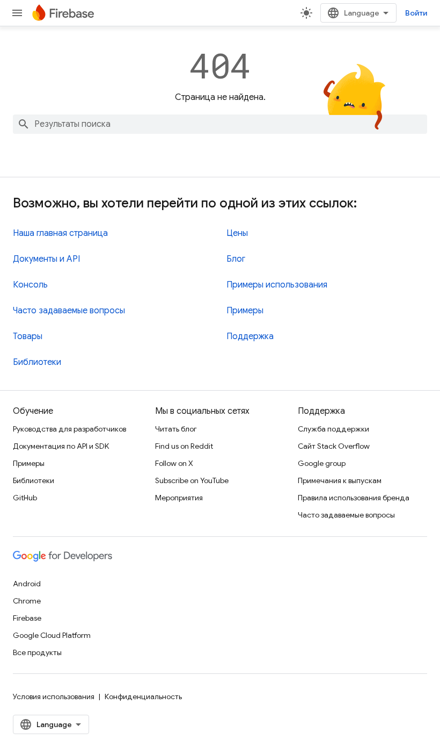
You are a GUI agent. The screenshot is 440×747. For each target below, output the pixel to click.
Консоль (30, 284)
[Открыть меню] (17, 13)
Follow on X (174, 463)
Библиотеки (37, 362)
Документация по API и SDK (61, 446)
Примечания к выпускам (340, 480)
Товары (27, 336)
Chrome (27, 601)
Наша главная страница (60, 233)
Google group (322, 463)
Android (27, 583)
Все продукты (37, 652)
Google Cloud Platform (52, 635)
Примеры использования (276, 284)
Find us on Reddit (184, 446)
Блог (235, 259)
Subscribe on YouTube (192, 480)
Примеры (244, 310)
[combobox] (220, 124)
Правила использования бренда (353, 497)
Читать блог (176, 429)
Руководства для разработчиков (69, 429)
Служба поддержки (333, 429)
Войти (416, 13)
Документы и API (46, 259)
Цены (237, 233)
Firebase (27, 618)
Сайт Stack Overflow (334, 446)
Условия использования (53, 696)
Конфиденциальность (143, 696)
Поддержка (250, 336)
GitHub (25, 497)
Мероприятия (179, 497)
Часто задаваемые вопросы (69, 310)
